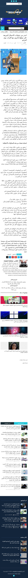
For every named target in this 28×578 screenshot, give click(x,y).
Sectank (6, 105)
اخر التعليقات (7, 423)
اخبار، (25, 44)
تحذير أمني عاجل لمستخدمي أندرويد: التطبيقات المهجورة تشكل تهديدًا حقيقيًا (15, 306)
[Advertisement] (14, 407)
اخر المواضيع (21, 423)
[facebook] (16, 1)
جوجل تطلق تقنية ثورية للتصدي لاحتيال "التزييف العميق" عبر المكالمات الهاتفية (15, 352)
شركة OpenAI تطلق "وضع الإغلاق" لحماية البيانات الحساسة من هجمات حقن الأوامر (15, 336)
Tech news (17, 573)
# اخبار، (14, 254)
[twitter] (11, 1)
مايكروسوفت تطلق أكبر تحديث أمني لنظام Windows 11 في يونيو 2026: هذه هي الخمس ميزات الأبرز (14, 321)
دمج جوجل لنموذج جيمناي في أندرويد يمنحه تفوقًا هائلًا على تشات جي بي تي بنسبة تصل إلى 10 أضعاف (10, 486)
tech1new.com (15, 241)
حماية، (22, 44)
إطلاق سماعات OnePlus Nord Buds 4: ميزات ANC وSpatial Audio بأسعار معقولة (11, 511)
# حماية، (9, 254)
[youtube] (14, 1)
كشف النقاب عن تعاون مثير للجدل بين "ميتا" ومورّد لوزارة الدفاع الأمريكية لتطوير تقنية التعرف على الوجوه (10, 478)
